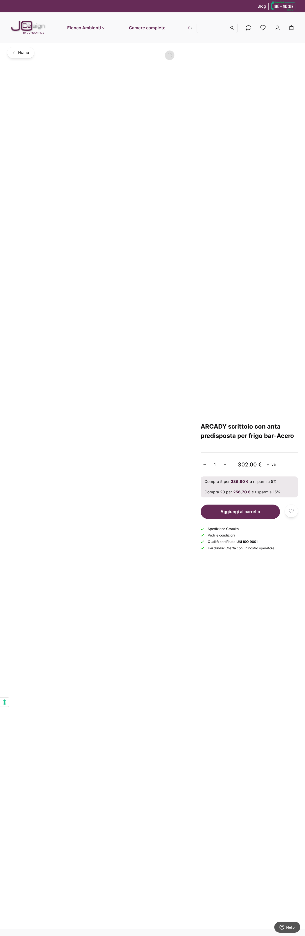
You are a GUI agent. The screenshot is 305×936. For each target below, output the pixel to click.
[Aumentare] (225, 464)
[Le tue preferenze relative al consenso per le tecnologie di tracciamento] (4, 702)
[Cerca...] (217, 28)
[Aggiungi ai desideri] (291, 510)
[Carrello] (291, 27)
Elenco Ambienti (84, 27)
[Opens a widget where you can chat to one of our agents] (287, 928)
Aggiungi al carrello (240, 511)
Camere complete (147, 27)
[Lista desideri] (262, 27)
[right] (192, 28)
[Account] (248, 27)
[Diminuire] (204, 464)
